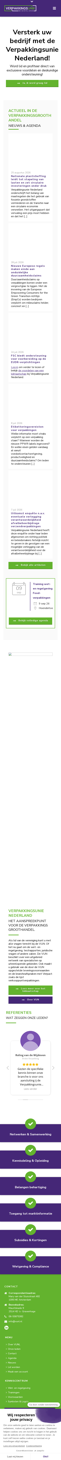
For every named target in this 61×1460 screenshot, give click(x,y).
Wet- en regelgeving (19, 1388)
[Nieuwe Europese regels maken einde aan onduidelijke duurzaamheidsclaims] (30, 239)
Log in (14, 367)
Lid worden (14, 1367)
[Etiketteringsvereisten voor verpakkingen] (30, 400)
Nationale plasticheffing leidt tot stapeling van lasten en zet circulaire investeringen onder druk (29, 181)
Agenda (12, 1358)
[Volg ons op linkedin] (6, 1328)
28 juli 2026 (17, 262)
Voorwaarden (15, 1397)
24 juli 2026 (17, 352)
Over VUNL (14, 1344)
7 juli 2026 (16, 509)
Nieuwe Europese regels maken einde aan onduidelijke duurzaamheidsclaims (28, 270)
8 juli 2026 (16, 423)
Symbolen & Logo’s (18, 1401)
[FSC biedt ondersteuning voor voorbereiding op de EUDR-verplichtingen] (30, 329)
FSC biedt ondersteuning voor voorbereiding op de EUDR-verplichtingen (28, 359)
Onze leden (14, 1349)
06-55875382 (16, 1316)
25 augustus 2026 (20, 172)
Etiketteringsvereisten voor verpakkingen (27, 428)
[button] (53, 1068)
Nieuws (12, 1362)
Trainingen (13, 1392)
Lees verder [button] (30, 1088)
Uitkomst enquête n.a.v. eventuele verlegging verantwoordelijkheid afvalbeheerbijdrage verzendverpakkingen (28, 520)
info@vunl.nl (15, 1321)
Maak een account (18, 1371)
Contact (12, 1353)
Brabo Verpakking (30, 1058)
